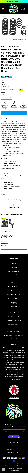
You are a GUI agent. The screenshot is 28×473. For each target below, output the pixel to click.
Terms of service (10, 468)
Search (14, 263)
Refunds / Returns (14, 299)
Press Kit (14, 291)
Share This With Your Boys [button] (14, 200)
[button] (3, 9)
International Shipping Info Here (4, 107)
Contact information (15, 470)
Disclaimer (14, 279)
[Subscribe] (23, 431)
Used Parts (14, 306)
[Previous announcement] (3, 1)
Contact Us (14, 275)
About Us (14, 267)
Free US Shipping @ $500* (23, 107)
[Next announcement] (25, 1)
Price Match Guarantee (14, 295)
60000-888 (5, 194)
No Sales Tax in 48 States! (14, 287)
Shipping (14, 303)
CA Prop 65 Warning (14, 271)
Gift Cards (14, 283)
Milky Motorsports (14, 207)
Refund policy (13, 465)
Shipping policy (19, 468)
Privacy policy (20, 465)
